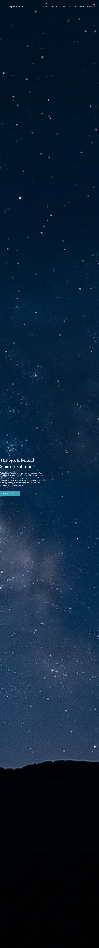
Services (54, 6)
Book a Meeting (10, 493)
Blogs (70, 6)
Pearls (63, 6)
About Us (45, 6)
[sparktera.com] (16, 6)
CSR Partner (79, 6)
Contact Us (91, 6)
